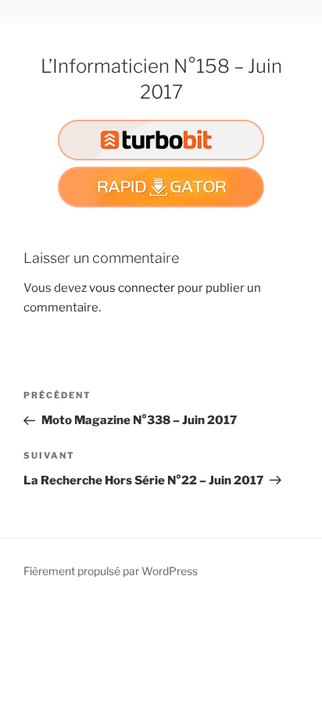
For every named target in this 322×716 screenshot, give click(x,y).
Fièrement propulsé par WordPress (110, 570)
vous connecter (132, 288)
